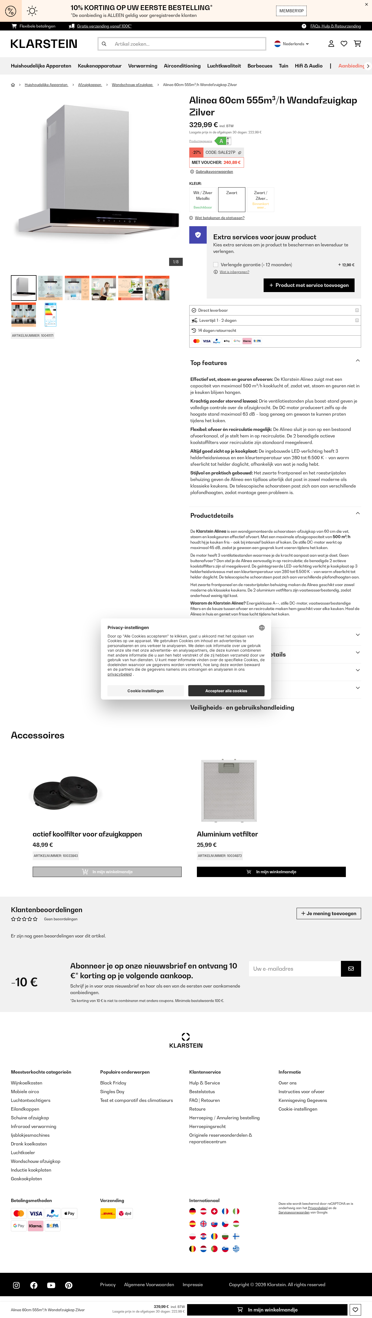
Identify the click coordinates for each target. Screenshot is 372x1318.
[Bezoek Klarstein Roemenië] (214, 1236)
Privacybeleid (318, 1208)
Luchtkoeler (23, 1152)
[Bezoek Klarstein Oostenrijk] (203, 1211)
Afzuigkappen (90, 84)
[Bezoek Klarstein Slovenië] (225, 1249)
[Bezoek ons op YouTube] (51, 1285)
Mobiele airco (25, 1091)
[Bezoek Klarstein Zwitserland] (214, 1211)
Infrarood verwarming (33, 1126)
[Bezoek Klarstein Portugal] (214, 1249)
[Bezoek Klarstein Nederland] (203, 1249)
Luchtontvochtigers (30, 1100)
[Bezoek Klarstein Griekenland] (236, 1249)
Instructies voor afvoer (302, 1091)
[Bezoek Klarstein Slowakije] (214, 1224)
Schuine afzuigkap (30, 1117)
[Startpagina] (18, 84)
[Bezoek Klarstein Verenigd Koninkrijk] (203, 1224)
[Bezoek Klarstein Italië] (236, 1211)
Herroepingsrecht (207, 1126)
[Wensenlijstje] (344, 44)
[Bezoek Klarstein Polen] (192, 1236)
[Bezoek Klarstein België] (192, 1249)
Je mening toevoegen (331, 913)
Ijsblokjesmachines (30, 1135)
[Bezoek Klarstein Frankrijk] (225, 1211)
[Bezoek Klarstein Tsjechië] (225, 1224)
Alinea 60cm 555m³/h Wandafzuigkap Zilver (200, 84)
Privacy (107, 1284)
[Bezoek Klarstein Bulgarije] (225, 1236)
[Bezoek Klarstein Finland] (236, 1236)
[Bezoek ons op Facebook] (33, 1285)
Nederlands (293, 43)
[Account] (331, 44)
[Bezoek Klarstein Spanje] (192, 1224)
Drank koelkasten (29, 1144)
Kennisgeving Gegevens (303, 1100)
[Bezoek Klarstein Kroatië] (203, 1236)
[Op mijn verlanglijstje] (355, 1310)
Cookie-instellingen (298, 1109)
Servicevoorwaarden (294, 1212)
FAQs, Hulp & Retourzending (335, 26)
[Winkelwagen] (357, 44)
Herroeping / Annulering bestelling (224, 1117)
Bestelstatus (202, 1091)
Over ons (288, 1083)
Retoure (197, 1109)
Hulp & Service (204, 1083)
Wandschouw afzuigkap (132, 84)
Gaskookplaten (26, 1178)
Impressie (193, 1284)
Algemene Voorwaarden (149, 1284)
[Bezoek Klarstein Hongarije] (236, 1224)
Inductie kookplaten (31, 1170)
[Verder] (368, 66)
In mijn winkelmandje (272, 1310)
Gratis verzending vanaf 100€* (104, 26)
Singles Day (112, 1091)
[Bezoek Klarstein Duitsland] (192, 1211)
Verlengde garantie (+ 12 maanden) (256, 264)
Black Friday (113, 1083)
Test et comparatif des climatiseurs (136, 1100)
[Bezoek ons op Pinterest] (68, 1285)
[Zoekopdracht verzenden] (104, 44)
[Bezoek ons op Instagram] (16, 1285)
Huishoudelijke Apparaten (46, 84)
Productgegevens (200, 141)
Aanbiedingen (355, 66)
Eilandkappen (25, 1109)
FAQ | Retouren (204, 1100)
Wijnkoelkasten (26, 1083)
